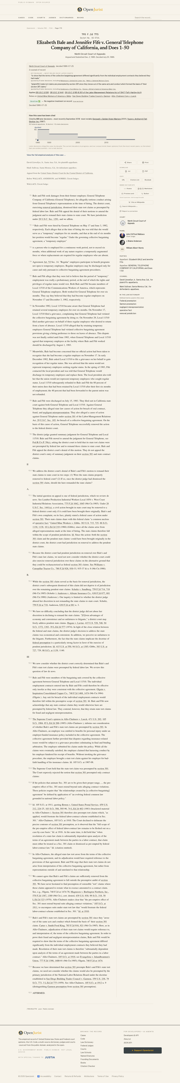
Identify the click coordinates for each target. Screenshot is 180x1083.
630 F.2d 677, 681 (101, 593)
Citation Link (134, 180)
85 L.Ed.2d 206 (51, 723)
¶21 (30, 854)
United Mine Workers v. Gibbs (65, 522)
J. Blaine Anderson (134, 241)
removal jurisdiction (52, 207)
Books (80, 18)
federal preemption (41, 642)
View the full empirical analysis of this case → (46, 155)
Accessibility (44, 1076)
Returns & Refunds (73, 1076)
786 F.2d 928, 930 (64, 568)
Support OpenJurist (143, 1050)
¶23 (30, 917)
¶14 (30, 611)
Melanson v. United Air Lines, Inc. (73, 81)
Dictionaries (66, 18)
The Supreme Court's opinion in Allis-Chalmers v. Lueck (60, 719)
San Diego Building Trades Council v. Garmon (91, 96)
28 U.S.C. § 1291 (42, 92)
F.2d (50, 28)
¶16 (30, 677)
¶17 (30, 719)
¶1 (31, 195)
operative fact (41, 522)
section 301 (70, 416)
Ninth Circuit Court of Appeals (90, 54)
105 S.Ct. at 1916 (66, 956)
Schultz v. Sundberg (81, 589)
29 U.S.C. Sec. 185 (46, 420)
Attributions (89, 1076)
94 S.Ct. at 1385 (80, 646)
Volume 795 (42, 28)
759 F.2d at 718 (40, 604)
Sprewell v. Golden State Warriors (107, 119)
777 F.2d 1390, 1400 (50, 960)
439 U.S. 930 (82, 895)
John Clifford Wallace (135, 234)
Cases (21, 18)
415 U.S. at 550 (63, 646)
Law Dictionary (87, 1042)
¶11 (30, 495)
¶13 (30, 581)
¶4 (31, 261)
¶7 (31, 351)
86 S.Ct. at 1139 (50, 650)
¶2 (31, 225)
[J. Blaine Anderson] (122, 242)
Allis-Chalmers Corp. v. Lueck (123, 96)
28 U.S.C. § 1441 (57, 92)
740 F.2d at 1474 (94, 960)
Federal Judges (87, 1046)
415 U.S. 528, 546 (94, 622)
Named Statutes (88, 1056)
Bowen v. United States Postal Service (80, 804)
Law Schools (86, 1052)
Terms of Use (103, 1076)
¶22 (30, 876)
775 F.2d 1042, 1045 (74, 503)
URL (123, 180)
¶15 (30, 663)
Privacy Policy (118, 1076)
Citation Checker (88, 1066)
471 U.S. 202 (95, 719)
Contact (57, 1076)
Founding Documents (90, 1059)
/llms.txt (127, 1039)
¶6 (31, 306)
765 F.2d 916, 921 (75, 925)
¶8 (31, 400)
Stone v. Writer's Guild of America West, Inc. (99, 89)
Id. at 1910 (83, 911)
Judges (52, 18)
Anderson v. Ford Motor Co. (71, 89)
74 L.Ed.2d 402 (75, 808)
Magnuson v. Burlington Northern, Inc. (89, 891)
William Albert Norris (135, 248)
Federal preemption (128, 301)
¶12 (30, 553)
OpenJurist (31, 28)
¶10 (30, 471)
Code (30, 18)
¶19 (30, 782)
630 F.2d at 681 (66, 604)
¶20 (30, 804)
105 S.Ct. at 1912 (93, 982)
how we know (78, 101)
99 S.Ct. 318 (96, 895)
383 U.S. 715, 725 (90, 522)
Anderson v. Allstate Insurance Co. (74, 593)
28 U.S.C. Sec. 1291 (48, 219)
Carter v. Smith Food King (52, 925)
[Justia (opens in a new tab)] (50, 1057)
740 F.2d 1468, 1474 (79, 693)
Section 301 (58, 812)
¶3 (31, 247)
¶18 (30, 768)
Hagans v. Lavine (75, 622)
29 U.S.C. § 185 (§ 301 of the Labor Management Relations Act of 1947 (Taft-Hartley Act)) (103, 92)
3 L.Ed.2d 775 (50, 982)
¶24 (30, 967)
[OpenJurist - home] (90, 9)
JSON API (128, 1043)
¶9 (31, 434)
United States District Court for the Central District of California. (67, 173)
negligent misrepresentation (56, 412)
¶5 (31, 276)
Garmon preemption (57, 986)
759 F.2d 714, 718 (101, 589)
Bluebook (148, 180)
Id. (73, 534)
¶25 (30, 993)
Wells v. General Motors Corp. (97, 81)
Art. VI (47, 261)
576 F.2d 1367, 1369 (42, 895)
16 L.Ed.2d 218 (52, 526)
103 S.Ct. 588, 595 (54, 808)
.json (40, 1009)
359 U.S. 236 (99, 978)
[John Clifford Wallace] (122, 235)
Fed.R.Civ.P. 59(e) (41, 442)
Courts (41, 18)
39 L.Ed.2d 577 (57, 626)
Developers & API (131, 1035)
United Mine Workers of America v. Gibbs (54, 96)
